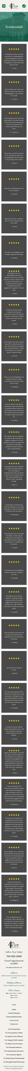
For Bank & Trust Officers (14, 1036)
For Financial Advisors (14, 1047)
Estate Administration (14, 1017)
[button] (3, 6)
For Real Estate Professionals (14, 1058)
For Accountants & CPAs (14, 1033)
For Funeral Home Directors (14, 1051)
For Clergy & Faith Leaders (14, 1040)
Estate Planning (14, 1013)
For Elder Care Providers (14, 1044)
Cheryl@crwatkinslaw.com (14, 967)
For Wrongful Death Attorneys (14, 1062)
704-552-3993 (14, 956)
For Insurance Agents (14, 1055)
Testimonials (14, 1020)
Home (14, 1009)
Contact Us (14, 1024)
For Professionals (14, 1029)
